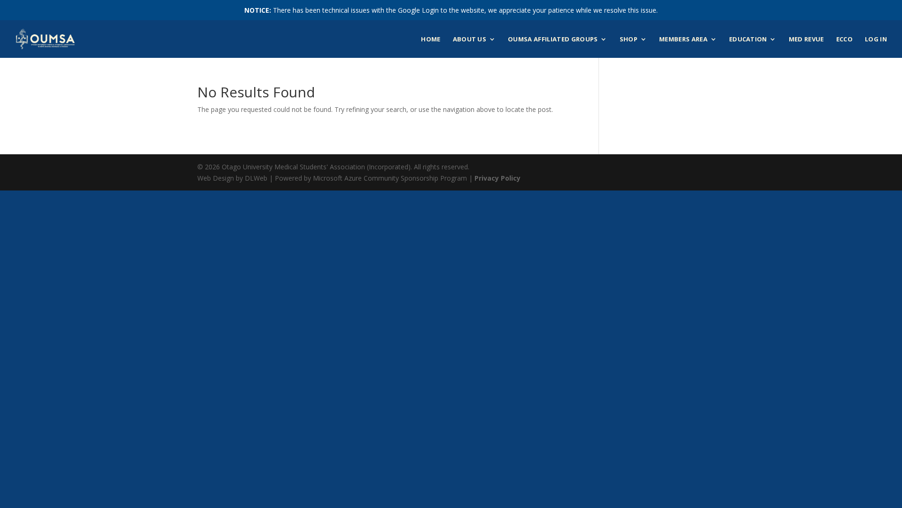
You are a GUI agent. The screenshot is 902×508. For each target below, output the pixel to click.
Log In (876, 39)
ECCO (844, 39)
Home (430, 39)
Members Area (683, 39)
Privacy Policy (497, 178)
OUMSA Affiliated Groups (553, 39)
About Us (470, 39)
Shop (629, 39)
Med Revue (806, 39)
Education (748, 39)
